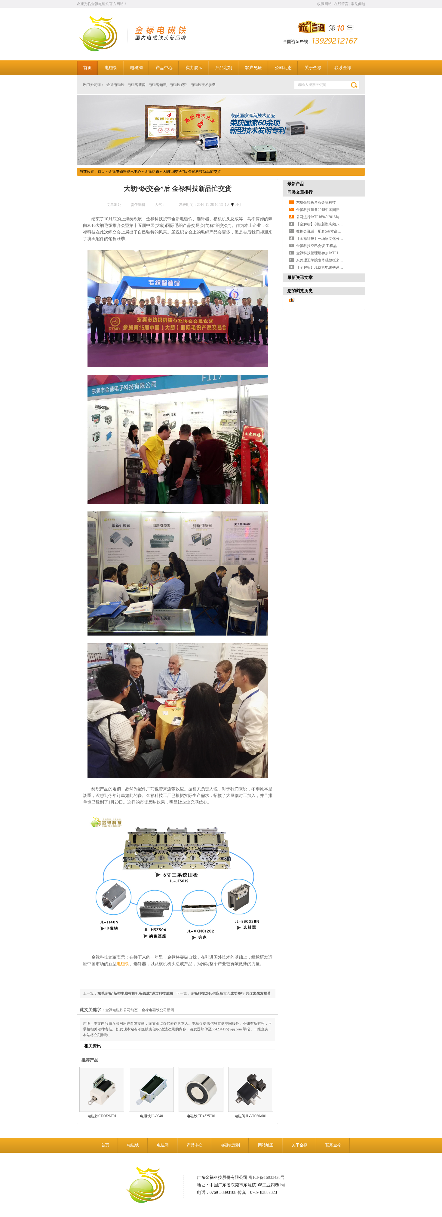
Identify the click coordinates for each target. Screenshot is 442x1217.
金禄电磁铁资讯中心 (125, 171)
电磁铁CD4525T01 (201, 1116)
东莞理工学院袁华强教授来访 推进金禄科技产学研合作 (340, 260)
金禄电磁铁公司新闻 (158, 1010)
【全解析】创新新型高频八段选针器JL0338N (331, 224)
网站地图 (266, 1145)
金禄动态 (152, 171)
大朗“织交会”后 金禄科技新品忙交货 (192, 171)
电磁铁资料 (179, 85)
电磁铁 (123, 964)
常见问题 (358, 4)
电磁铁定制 (230, 1145)
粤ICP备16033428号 (267, 1177)
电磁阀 (163, 1145)
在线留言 (341, 4)
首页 (101, 171)
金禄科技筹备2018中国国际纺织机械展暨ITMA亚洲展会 (340, 210)
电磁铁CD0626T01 (101, 1116)
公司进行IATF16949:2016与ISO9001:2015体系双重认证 (339, 217)
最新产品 (295, 183)
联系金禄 (333, 1145)
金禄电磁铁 (115, 85)
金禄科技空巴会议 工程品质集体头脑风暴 (329, 246)
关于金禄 (299, 1145)
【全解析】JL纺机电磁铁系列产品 (323, 267)
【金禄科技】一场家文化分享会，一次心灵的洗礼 (336, 238)
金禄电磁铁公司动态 (121, 1010)
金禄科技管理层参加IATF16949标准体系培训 (331, 253)
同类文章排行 (300, 192)
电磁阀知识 (158, 85)
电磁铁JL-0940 (151, 1116)
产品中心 (194, 1145)
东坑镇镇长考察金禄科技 (316, 202)
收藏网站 (324, 4)
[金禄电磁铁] (106, 50)
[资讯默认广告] (221, 130)
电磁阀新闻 (136, 85)
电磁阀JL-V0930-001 (251, 1116)
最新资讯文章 (300, 277)
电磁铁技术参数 (203, 85)
